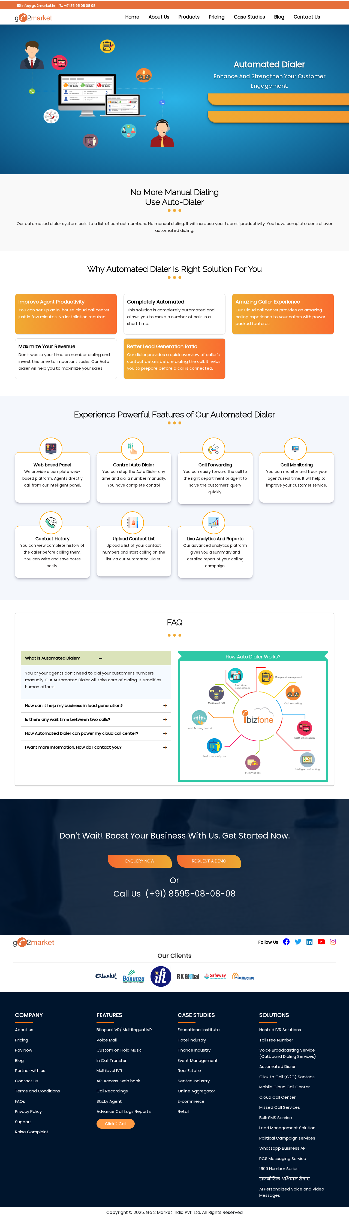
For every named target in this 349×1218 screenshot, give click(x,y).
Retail (183, 1111)
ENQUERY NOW (140, 861)
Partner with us (30, 1070)
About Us (159, 17)
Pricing (217, 17)
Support (23, 1122)
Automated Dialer (277, 1066)
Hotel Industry (192, 1040)
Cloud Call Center (277, 1097)
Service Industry (194, 1081)
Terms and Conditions (37, 1091)
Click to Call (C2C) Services (287, 1077)
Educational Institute (199, 1029)
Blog (279, 17)
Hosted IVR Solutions (280, 1029)
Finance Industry (194, 1050)
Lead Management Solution (287, 1128)
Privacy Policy (28, 1111)
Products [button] (189, 17)
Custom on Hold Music (119, 1050)
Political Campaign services (287, 1138)
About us (24, 1029)
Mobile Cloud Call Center (284, 1087)
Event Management (198, 1060)
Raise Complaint (32, 1132)
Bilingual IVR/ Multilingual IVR (124, 1029)
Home (133, 16)
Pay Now (23, 1050)
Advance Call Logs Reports (124, 1111)
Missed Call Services (279, 1107)
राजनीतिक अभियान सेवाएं (284, 1179)
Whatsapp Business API (282, 1148)
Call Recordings (112, 1091)
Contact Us (307, 17)
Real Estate (189, 1070)
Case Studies (249, 17)
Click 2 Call (115, 1123)
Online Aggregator (196, 1091)
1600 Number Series (279, 1168)
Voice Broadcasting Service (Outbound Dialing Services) (287, 1053)
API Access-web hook (118, 1081)
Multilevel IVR (109, 1070)
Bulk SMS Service (275, 1117)
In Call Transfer (112, 1060)
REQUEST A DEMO (209, 861)
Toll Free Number (276, 1040)
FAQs (20, 1101)
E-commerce (191, 1101)
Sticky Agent (109, 1101)
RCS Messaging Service (282, 1158)
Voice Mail (107, 1040)
